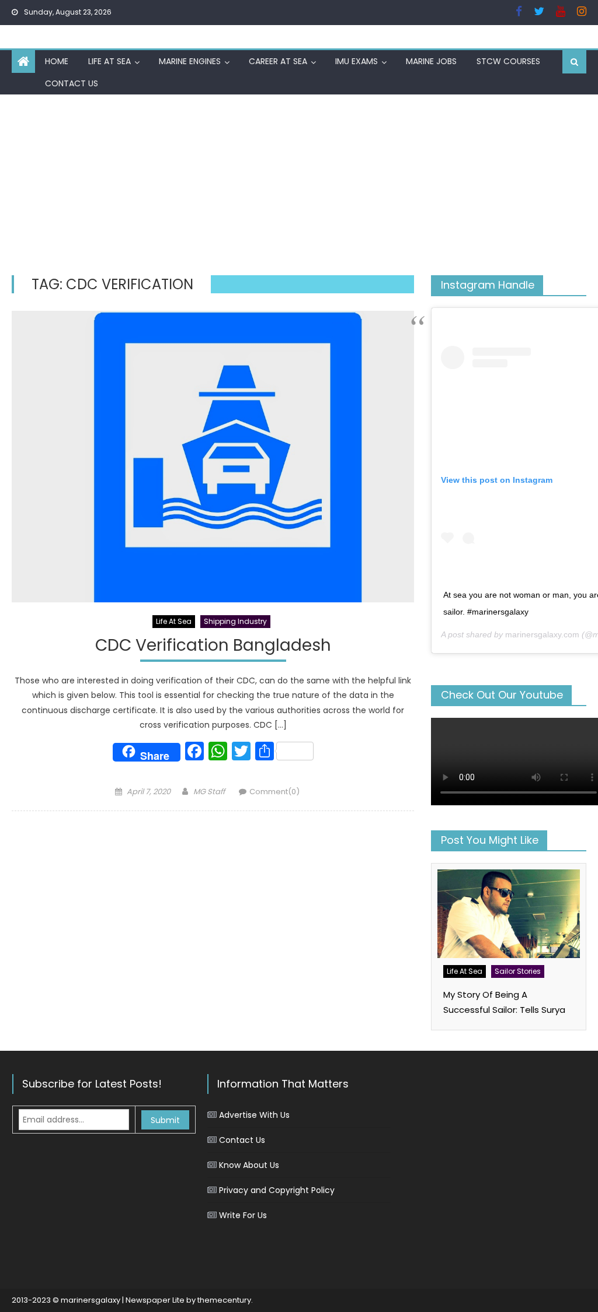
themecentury (224, 1300)
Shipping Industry (235, 621)
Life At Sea (109, 61)
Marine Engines (190, 61)
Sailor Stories (518, 971)
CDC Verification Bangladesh (213, 646)
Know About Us (249, 1165)
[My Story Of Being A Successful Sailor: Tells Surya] (508, 913)
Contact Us (71, 83)
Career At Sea (278, 61)
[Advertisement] (299, 182)
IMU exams (356, 61)
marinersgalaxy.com (542, 634)
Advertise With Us (254, 1115)
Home (56, 61)
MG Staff (209, 791)
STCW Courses (508, 61)
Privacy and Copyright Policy (277, 1190)
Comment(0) (274, 791)
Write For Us (243, 1215)
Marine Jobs (431, 61)
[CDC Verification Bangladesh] (212, 456)
